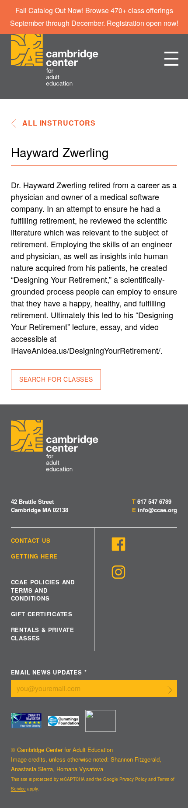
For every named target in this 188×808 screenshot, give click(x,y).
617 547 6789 (154, 501)
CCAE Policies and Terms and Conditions (43, 590)
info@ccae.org (157, 510)
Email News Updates (49, 672)
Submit (169, 690)
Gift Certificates (42, 614)
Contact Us (31, 541)
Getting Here (34, 556)
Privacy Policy (133, 779)
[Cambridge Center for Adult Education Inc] (100, 721)
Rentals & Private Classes (42, 634)
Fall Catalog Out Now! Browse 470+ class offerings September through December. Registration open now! (94, 16)
